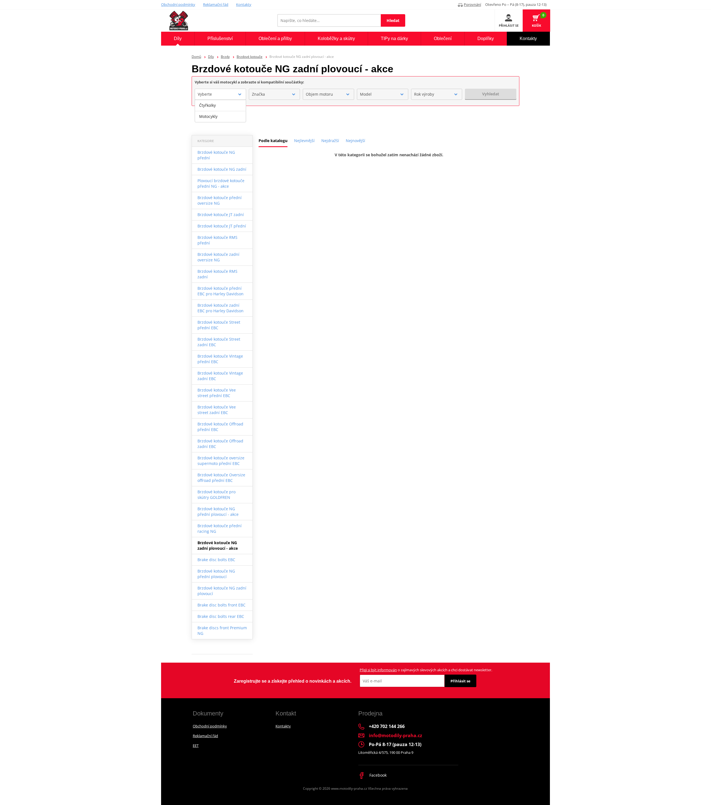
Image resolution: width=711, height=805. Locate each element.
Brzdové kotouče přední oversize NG (219, 200)
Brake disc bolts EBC (216, 559)
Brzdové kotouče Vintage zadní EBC (220, 375)
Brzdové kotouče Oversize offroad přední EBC (221, 477)
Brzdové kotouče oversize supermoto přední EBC (220, 460)
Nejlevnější (304, 140)
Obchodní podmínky (178, 4)
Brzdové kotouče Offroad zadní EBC (220, 443)
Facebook (377, 775)
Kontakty (243, 4)
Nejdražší (330, 140)
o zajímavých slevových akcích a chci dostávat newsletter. (426, 669)
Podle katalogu (273, 140)
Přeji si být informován (378, 669)
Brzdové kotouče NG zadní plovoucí (221, 590)
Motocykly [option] (208, 116)
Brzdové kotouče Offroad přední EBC (220, 426)
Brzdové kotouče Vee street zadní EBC (216, 409)
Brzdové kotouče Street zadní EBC (218, 341)
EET (196, 745)
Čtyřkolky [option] (207, 105)
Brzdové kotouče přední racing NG (219, 528)
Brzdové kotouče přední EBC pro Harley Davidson (220, 291)
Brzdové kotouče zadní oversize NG (218, 257)
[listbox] (220, 111)
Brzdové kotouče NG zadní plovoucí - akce (217, 545)
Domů (196, 56)
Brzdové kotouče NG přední (216, 155)
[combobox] (220, 94)
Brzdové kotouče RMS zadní (217, 274)
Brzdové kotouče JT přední (221, 226)
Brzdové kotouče (249, 56)
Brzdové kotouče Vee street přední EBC (216, 392)
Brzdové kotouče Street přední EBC (218, 324)
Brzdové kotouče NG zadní (221, 169)
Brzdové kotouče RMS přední (217, 240)
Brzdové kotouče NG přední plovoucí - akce (218, 511)
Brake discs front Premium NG (222, 630)
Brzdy (225, 56)
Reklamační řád (215, 4)
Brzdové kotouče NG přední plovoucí (216, 573)
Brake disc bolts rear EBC (220, 616)
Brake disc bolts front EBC (221, 605)
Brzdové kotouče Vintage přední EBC (220, 358)
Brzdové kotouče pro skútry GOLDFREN (216, 494)
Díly (211, 56)
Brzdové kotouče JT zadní (220, 214)
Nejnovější (355, 140)
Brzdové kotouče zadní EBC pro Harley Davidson (220, 308)
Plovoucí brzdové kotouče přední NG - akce (220, 183)
